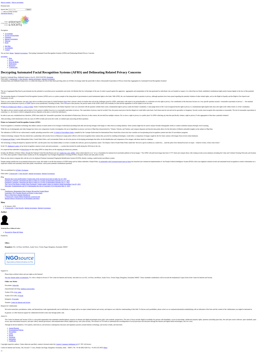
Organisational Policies (16, 330)
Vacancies (12, 337)
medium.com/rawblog (28, 289)
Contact (7, 50)
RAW (7, 43)
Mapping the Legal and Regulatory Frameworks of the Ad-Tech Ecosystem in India (36, 179)
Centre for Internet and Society (20, 302)
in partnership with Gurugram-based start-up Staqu (115, 161)
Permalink (50, 77)
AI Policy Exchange (21, 170)
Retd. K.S (6, 107)
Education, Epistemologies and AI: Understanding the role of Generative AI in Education (37, 186)
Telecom (7, 41)
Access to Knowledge (12, 35)
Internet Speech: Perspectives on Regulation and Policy (22, 198)
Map (105, 347)
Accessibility (9, 34)
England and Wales (9, 139)
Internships (12, 339)
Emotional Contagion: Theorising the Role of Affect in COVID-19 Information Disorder (37, 180)
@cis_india (17, 292)
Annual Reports (14, 328)
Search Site (4, 9)
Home (12, 53)
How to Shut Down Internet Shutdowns (17, 195)
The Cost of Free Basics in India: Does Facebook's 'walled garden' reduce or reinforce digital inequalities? (43, 184)
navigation (4, 56)
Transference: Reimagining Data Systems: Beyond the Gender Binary (27, 191)
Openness (8, 37)
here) (65, 101)
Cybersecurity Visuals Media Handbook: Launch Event (22, 197)
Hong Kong (25, 149)
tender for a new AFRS (67, 153)
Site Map (8, 46)
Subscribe (15, 285)
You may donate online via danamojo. (17, 277)
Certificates (12, 341)
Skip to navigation (17, 2)
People (11, 335)
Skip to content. (6, 2)
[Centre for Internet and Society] (15, 27)
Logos (11, 333)
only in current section (10, 11)
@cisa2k (20, 295)
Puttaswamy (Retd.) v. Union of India (21, 107)
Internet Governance (11, 39)
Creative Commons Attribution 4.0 (67, 344)
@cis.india (15, 299)
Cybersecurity (13, 79)
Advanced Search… (7, 13)
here (27, 101)
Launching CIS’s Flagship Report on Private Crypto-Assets (23, 193)
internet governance (35, 79)
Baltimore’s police (13, 146)
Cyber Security (23, 79)
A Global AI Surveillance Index (64, 132)
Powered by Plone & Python (14, 232)
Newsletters (12, 332)
